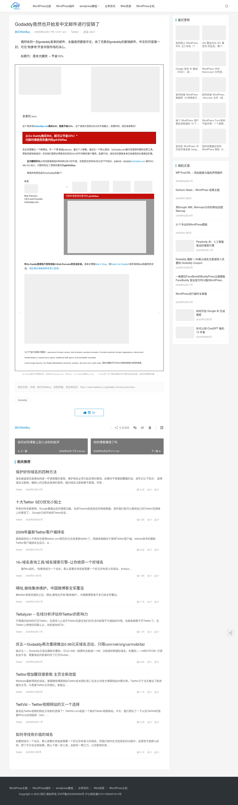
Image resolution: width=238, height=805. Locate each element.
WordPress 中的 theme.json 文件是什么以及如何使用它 (213, 70)
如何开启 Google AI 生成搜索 (210, 312)
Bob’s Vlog (100, 264)
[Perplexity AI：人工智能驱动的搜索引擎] (185, 242)
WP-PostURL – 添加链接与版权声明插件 (199, 172)
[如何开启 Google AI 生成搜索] (185, 311)
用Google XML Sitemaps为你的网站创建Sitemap (199, 209)
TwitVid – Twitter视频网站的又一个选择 (48, 704)
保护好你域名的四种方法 (36, 471)
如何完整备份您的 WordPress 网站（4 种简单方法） (212, 147)
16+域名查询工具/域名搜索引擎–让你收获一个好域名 (59, 562)
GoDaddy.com (41, 126)
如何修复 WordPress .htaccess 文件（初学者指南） (214, 96)
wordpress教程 (88, 6)
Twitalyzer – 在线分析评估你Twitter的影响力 (52, 614)
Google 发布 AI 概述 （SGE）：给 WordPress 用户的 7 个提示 (187, 70)
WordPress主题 (42, 6)
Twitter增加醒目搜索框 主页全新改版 (46, 674)
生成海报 (123, 427)
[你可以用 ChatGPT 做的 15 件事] (185, 329)
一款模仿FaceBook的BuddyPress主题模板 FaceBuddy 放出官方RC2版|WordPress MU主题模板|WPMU (200, 279)
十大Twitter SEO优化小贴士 (39, 502)
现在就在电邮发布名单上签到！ (45, 268)
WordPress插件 (65, 6)
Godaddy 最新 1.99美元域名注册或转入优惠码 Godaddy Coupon (200, 261)
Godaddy (22, 399)
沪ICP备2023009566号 (71, 794)
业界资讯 (110, 6)
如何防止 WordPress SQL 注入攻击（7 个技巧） (187, 44)
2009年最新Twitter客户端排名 (40, 532)
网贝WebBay (22, 32)
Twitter (75, 32)
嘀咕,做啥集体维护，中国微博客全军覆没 (50, 588)
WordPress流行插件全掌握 (191, 293)
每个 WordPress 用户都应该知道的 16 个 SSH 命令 (187, 122)
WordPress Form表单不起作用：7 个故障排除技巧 (214, 122)
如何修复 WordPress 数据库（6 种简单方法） (187, 96)
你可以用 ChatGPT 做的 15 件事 (210, 330)
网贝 (43, 794)
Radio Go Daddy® (120, 264)
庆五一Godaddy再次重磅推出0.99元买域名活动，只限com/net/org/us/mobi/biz (80, 644)
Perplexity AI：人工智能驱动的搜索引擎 (210, 243)
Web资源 (125, 6)
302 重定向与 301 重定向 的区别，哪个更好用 (213, 44)
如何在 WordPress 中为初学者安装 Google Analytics (187, 147)
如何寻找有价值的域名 (34, 734)
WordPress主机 (145, 6)
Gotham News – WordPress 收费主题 (198, 190)
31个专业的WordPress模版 (191, 224)
